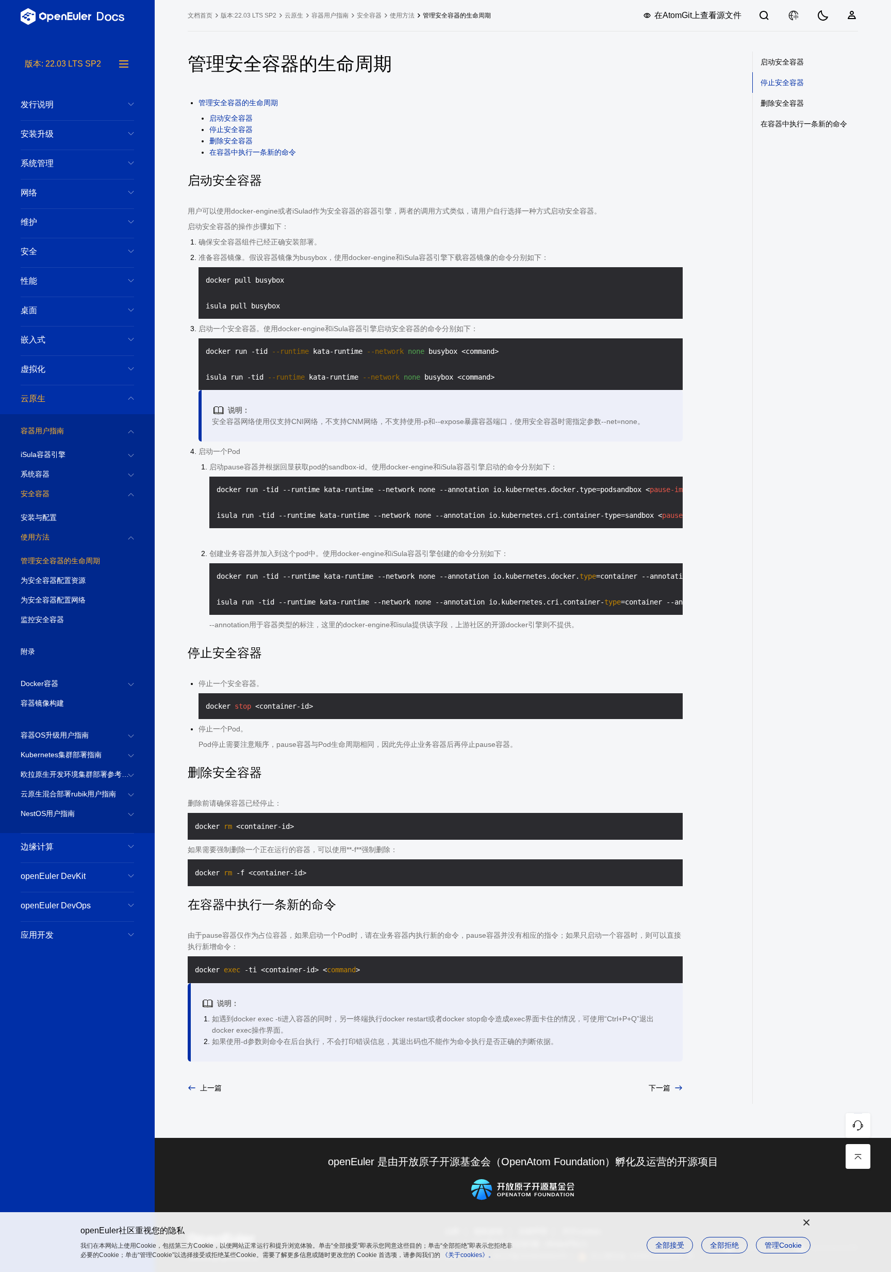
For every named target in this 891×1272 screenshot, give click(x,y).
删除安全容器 (231, 141)
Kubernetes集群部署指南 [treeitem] (61, 755)
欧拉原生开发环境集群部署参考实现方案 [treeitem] (77, 774)
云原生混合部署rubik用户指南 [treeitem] (68, 794)
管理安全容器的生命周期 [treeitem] (60, 561)
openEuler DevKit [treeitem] (53, 876)
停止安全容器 (231, 129)
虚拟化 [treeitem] (33, 369)
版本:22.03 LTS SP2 (248, 15)
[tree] (77, 665)
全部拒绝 (724, 1245)
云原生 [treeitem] (33, 398)
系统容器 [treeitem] (35, 474)
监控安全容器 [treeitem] (42, 619)
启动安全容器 (231, 118)
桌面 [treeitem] (29, 310)
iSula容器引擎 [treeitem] (43, 454)
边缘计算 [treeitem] (37, 846)
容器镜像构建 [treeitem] (42, 703)
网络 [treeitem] (29, 192)
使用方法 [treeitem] (35, 537)
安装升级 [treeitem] (37, 133)
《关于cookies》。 (468, 1255)
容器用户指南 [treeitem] (42, 431)
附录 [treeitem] (28, 651)
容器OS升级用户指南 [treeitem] (55, 735)
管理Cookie (783, 1245)
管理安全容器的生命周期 (238, 103)
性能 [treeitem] (29, 280)
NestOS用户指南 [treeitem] (48, 813)
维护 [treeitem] (29, 222)
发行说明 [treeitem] (37, 104)
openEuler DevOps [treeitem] (56, 905)
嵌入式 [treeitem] (33, 339)
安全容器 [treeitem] (35, 494)
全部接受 (669, 1245)
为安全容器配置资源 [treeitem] (53, 580)
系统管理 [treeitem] (37, 163)
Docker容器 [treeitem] (39, 683)
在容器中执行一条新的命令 (252, 152)
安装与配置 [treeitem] (39, 517)
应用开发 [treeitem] (37, 935)
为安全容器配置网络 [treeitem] (53, 600)
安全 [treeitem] (29, 251)
